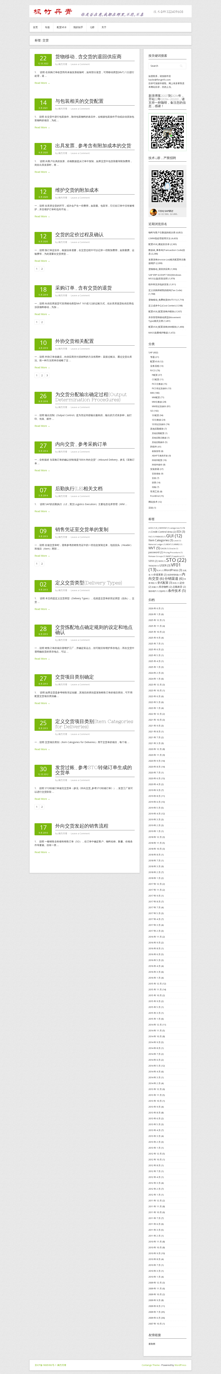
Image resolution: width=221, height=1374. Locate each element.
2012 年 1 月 (154, 1194)
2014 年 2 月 (154, 1083)
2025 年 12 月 (155, 620)
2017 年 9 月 (154, 895)
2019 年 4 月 (154, 813)
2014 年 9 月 (154, 1042)
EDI (181, 532)
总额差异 (179, 586)
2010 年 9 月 (154, 1253)
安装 (154, 478)
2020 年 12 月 (155, 749)
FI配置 (155, 375)
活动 (150, 507)
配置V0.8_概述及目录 (159, 244)
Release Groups (156, 556)
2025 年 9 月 (154, 637)
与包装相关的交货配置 (79, 101)
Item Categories (160, 540)
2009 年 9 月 (154, 1300)
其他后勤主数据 (159, 437)
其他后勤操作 (158, 442)
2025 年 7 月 (154, 643)
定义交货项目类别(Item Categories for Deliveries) (94, 724)
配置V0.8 (61, 27)
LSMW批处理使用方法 (159, 238)
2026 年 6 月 (154, 608)
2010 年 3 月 (154, 1270)
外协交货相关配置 (74, 341)
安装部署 (154, 469)
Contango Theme (151, 1365)
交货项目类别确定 (74, 677)
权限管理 (156, 451)
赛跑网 (151, 1343)
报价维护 (153, 591)
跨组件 (153, 446)
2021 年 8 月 (154, 731)
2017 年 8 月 (154, 901)
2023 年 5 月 (154, 702)
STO (176, 559)
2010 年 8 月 (154, 1259)
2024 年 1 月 (154, 678)
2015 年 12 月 (155, 983)
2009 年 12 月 (155, 1282)
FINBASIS (160, 536)
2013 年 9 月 (154, 1106)
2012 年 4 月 (154, 1177)
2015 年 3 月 (154, 1012)
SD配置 (155, 415)
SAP (150, 352)
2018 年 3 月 (154, 866)
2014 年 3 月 (154, 1077)
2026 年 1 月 (154, 614)
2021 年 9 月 (154, 725)
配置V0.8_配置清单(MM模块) (162, 326)
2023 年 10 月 (155, 690)
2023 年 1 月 (154, 708)
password (155, 552)
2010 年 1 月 (154, 1276)
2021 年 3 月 (154, 743)
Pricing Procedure (173, 552)
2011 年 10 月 (155, 1212)
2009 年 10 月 (155, 1294)
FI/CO (153, 370)
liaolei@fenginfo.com (159, 79)
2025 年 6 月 (154, 649)
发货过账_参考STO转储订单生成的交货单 (93, 770)
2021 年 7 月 (154, 737)
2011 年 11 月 (155, 1206)
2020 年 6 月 (154, 778)
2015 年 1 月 (154, 1018)
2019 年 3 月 (154, 819)
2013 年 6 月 (154, 1118)
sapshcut (179, 556)
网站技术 (152, 501)
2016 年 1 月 (154, 977)
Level (177, 540)
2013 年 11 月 (155, 1095)
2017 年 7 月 (154, 907)
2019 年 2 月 (154, 825)
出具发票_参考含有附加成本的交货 (93, 145)
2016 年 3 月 (154, 971)
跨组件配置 (157, 460)
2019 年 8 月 (154, 796)
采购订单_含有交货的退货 (83, 288)
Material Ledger (157, 544)
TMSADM (153, 566)
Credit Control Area (163, 531)
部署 (154, 482)
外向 (176, 583)
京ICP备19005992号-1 (45, 1365)
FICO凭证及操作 (159, 388)
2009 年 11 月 (155, 1288)
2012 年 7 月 (154, 1171)
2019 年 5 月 (154, 807)
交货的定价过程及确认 (79, 234)
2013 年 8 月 (154, 1112)
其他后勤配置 (158, 433)
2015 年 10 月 (155, 995)
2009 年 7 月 (154, 1311)
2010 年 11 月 (155, 1241)
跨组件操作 (157, 464)
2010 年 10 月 (155, 1247)
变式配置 (164, 583)
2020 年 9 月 (154, 760)
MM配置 (156, 397)
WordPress (173, 570)
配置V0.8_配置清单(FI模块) (161, 311)
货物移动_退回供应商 (159, 269)
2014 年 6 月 (154, 1059)
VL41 (160, 570)
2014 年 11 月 (155, 1030)
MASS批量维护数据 (158, 332)
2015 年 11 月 (155, 989)
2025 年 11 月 (155, 626)
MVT (154, 548)
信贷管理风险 (174, 575)
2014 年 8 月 (154, 1048)
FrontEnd (155, 495)
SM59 (162, 561)
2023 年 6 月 (154, 696)
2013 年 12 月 (155, 1089)
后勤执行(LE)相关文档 (79, 488)
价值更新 (160, 574)
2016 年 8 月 (154, 948)
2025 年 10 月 (155, 631)
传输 (154, 487)
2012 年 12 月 (155, 1153)
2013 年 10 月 (155, 1100)
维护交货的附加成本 (77, 190)
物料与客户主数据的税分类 (161, 232)
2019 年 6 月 (154, 801)
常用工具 (154, 491)
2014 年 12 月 (155, 1024)
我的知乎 (78, 27)
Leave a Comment (80, 64)
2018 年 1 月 (154, 878)
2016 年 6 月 (154, 954)
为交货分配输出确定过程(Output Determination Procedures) (91, 397)
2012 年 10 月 (155, 1159)
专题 (47, 27)
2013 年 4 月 (154, 1130)
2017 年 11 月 (155, 889)
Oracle (173, 548)
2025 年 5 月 (154, 655)
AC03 (152, 528)
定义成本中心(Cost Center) (161, 305)
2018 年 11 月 (155, 842)
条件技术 (177, 590)
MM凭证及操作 (159, 406)
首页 (35, 27)
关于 (104, 27)
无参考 (163, 591)
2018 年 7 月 (154, 860)
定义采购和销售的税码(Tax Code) (165, 290)
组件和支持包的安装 (158, 284)
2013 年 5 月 (154, 1124)
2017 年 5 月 (154, 913)
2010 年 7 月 (154, 1265)
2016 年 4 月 (154, 966)
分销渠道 (174, 578)
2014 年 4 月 (154, 1071)
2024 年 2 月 (154, 672)
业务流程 (154, 365)
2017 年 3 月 (154, 925)
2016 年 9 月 (154, 942)
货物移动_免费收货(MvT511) (162, 299)
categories (176, 528)
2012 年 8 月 (154, 1165)
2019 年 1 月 (154, 831)
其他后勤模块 (157, 428)
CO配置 (155, 379)
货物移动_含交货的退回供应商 (88, 56)
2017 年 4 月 (154, 919)
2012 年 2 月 (154, 1188)
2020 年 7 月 (154, 772)
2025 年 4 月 (154, 661)
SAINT (169, 556)
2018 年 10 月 (155, 848)
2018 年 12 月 (155, 837)
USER (165, 565)
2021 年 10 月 (155, 719)
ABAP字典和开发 (160, 455)
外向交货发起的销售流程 (81, 826)
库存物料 (165, 586)
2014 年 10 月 (155, 1036)
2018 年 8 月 (154, 854)
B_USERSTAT (162, 528)
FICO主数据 (157, 383)
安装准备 (156, 473)
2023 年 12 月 (155, 684)
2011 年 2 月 (154, 1235)
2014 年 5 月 (154, 1065)
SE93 (153, 560)
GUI (174, 536)
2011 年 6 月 (154, 1224)
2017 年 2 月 (154, 930)
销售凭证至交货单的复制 (81, 529)
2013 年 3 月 (154, 1136)
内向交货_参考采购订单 (81, 444)
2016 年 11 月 (155, 936)
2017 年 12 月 (155, 883)
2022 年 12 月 (155, 713)
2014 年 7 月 (154, 1054)
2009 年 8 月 (154, 1306)
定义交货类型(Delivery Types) (88, 582)
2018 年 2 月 (154, 872)
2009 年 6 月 (154, 1317)
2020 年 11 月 (155, 754)
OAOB (165, 548)
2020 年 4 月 (154, 784)
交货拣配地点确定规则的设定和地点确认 (94, 629)
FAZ (151, 536)
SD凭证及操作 (158, 424)
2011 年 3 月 (154, 1229)
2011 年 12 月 (155, 1200)
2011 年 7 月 (154, 1218)
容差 (155, 587)
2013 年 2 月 (154, 1141)
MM (152, 392)
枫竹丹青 (61, 1365)
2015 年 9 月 (154, 1001)
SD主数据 (156, 419)
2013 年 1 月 (154, 1147)
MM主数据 (157, 401)
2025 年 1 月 (154, 667)
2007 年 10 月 (155, 1323)
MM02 (178, 544)
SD (151, 410)
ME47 (170, 544)
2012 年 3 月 (154, 1182)
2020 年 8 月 (154, 766)
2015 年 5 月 (154, 1007)
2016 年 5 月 (154, 960)
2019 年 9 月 (154, 790)
